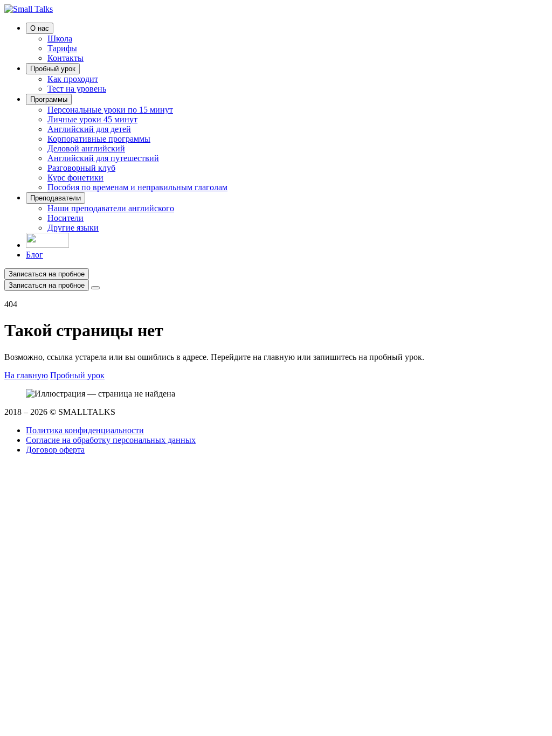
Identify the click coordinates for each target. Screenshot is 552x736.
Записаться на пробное (47, 274)
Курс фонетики (75, 177)
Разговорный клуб (81, 167)
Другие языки (73, 227)
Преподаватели (55, 198)
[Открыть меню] (95, 287)
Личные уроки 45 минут (92, 119)
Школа (59, 38)
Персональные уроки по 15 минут (110, 109)
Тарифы (62, 48)
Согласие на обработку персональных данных (111, 440)
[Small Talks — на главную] (28, 8)
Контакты (65, 58)
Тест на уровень (76, 88)
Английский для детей (89, 129)
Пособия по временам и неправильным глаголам (137, 187)
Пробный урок (52, 69)
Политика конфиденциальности (85, 430)
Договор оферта (55, 449)
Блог (34, 254)
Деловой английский (86, 148)
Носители (65, 218)
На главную (26, 375)
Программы (48, 99)
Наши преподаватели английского (110, 208)
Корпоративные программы (98, 138)
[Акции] (47, 244)
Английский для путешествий (103, 158)
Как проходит (72, 79)
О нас (39, 28)
